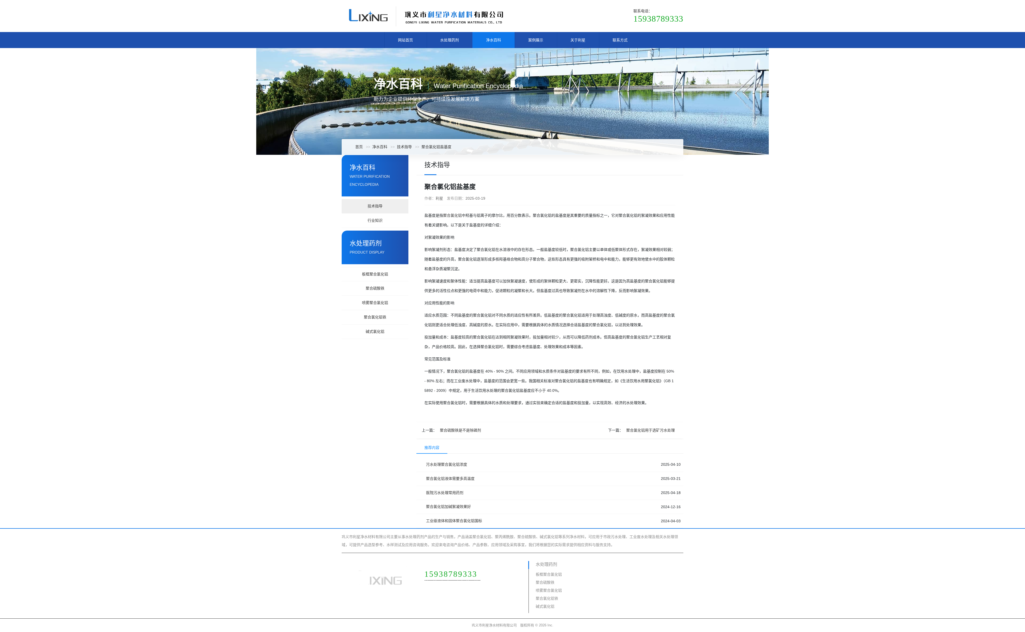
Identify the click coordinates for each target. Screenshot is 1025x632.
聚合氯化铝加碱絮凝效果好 (448, 506)
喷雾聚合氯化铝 (375, 303)
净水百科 (493, 40)
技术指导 (404, 147)
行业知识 (375, 220)
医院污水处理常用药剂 (444, 493)
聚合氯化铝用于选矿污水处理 (650, 430)
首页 (359, 147)
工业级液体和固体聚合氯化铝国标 (454, 521)
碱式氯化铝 (375, 331)
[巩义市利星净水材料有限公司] (426, 16)
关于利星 (577, 40)
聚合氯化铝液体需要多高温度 (450, 478)
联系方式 (620, 40)
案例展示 (535, 40)
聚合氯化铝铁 (375, 317)
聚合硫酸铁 (375, 288)
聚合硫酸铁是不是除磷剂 (460, 430)
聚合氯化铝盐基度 (436, 147)
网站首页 (405, 40)
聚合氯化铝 (452, 215)
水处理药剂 (449, 40)
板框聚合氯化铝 (375, 274)
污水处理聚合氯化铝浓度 (446, 464)
